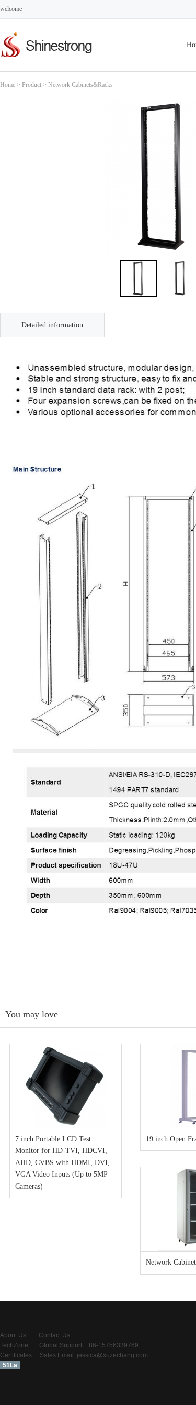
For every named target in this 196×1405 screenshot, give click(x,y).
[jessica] (47, 58)
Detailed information (52, 325)
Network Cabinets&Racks (80, 85)
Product (31, 85)
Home (7, 85)
